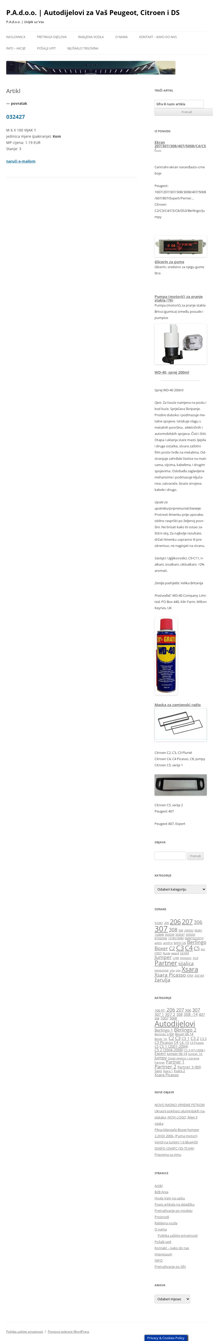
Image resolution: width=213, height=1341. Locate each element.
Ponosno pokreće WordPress (68, 1331)
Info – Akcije (16, 48)
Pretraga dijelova (52, 37)
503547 (180, 934)
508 (180, 930)
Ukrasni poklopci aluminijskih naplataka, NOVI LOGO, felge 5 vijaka (180, 1117)
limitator (186, 958)
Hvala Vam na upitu (170, 1198)
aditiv (158, 943)
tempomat (162, 970)
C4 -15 (184, 1042)
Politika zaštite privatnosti (178, 1235)
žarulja (162, 979)
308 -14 (191, 1014)
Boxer (161, 948)
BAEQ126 (180, 943)
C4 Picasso (197, 1043)
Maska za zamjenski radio (178, 704)
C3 (180, 947)
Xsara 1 (168, 1071)
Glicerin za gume (169, 261)
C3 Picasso (164, 1042)
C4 (189, 947)
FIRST (158, 953)
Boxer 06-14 (184, 1034)
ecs (203, 949)
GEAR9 (184, 953)
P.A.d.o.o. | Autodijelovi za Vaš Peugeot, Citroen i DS (92, 12)
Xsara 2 (179, 1071)
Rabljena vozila (91, 37)
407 (202, 1014)
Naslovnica (15, 37)
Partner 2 (165, 1066)
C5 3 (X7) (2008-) (194, 1050)
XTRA (190, 975)
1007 (164, 1018)
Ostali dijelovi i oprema (183, 1058)
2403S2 (189, 930)
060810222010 (194, 938)
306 (198, 922)
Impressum (163, 1254)
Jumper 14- (195, 1054)
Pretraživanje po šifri (170, 1266)
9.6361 (159, 923)
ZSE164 (199, 975)
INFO (159, 1260)
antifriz (168, 943)
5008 (173, 1018)
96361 (198, 930)
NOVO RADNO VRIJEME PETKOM (180, 1104)
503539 (169, 934)
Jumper (163, 957)
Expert (160, 1053)
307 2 (170, 1014)
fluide (166, 953)
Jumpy (161, 1058)
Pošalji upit (46, 48)
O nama (121, 37)
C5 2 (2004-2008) (169, 1049)
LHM (176, 958)
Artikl (159, 1185)
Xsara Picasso (170, 974)
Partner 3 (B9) (189, 1067)
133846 (159, 934)
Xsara (190, 969)
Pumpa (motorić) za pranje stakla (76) (179, 298)
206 (175, 921)
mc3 (195, 958)
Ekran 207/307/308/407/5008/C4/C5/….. (180, 146)
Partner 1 (175, 1062)
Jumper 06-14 (177, 1054)
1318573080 (176, 938)
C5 (197, 948)
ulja (172, 970)
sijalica (186, 963)
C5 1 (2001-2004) (173, 1046)
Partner (166, 962)
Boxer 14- (161, 1039)
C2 (172, 948)
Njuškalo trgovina (82, 48)
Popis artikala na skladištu (175, 1204)
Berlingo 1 (164, 1030)
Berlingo (196, 942)
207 (187, 921)
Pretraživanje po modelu (173, 1210)
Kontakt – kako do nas (158, 37)
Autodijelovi (175, 1023)
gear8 (175, 953)
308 (173, 929)
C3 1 (186, 1038)
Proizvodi (162, 1216)
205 (166, 923)
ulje (178, 970)
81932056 (161, 938)
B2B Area (161, 1192)
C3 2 (195, 1038)
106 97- (160, 1010)
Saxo (158, 1071)
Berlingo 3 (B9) (164, 1034)
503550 (190, 934)
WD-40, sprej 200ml (172, 372)
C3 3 (203, 1039)
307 (161, 928)
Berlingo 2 (185, 1030)
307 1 (159, 1014)
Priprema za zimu (168, 1154)
